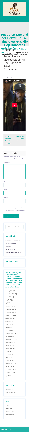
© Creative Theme (6, 429)
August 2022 (8, 318)
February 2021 (9, 363)
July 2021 (8, 351)
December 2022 (9, 309)
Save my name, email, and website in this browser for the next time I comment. (14, 209)
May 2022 (8, 324)
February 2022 (9, 333)
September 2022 (10, 315)
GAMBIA (8, 246)
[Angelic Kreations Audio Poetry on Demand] (14, 8)
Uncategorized (10, 52)
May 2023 (8, 300)
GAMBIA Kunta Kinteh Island (13, 252)
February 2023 (9, 306)
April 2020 (8, 375)
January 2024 (9, 291)
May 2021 (8, 354)
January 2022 (9, 336)
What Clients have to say (12, 392)
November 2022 (9, 312)
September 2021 (10, 345)
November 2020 (9, 369)
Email (5, 189)
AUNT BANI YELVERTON (12, 240)
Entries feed (8, 408)
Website (5, 197)
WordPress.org (9, 414)
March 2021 (8, 360)
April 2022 (8, 327)
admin (16, 76)
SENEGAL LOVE (10, 249)
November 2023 (9, 294)
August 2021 (8, 348)
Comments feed (9, 411)
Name (5, 181)
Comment (6, 162)
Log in (7, 405)
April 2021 (8, 357)
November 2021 (9, 339)
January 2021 (9, 366)
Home (2, 52)
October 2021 (9, 342)
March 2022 (8, 330)
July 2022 (8, 321)
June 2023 (8, 297)
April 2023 (8, 303)
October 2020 (9, 372)
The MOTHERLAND (11, 243)
